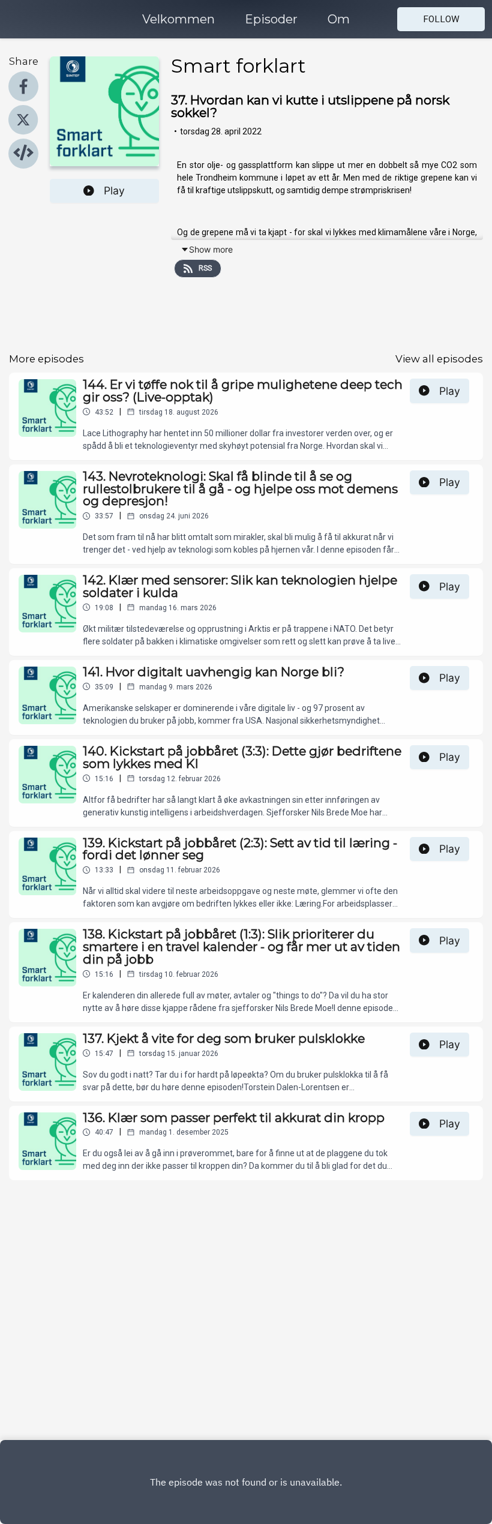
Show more (211, 249)
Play (114, 190)
